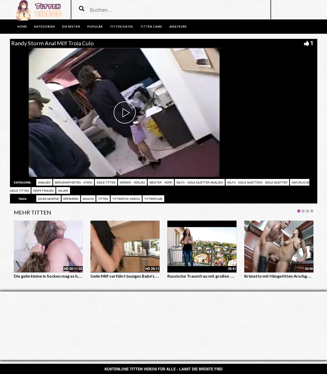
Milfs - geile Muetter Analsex (200, 182)
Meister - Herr (160, 182)
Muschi (88, 199)
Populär (95, 26)
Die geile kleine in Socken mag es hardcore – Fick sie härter (69, 276)
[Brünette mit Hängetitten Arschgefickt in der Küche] (278, 247)
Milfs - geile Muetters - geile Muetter (257, 182)
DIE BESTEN (71, 26)
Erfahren (70, 199)
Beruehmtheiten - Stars (73, 182)
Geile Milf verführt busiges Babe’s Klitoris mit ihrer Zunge (144, 276)
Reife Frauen (43, 190)
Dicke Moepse (48, 199)
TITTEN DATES (121, 26)
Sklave (63, 190)
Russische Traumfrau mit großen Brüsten (206, 276)
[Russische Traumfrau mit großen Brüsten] (202, 247)
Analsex (44, 182)
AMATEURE (178, 26)
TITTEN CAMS (151, 26)
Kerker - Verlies (132, 182)
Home (22, 26)
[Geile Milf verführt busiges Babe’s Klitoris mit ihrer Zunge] (125, 247)
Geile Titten (106, 182)
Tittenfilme (153, 199)
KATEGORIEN (44, 26)
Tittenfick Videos (126, 199)
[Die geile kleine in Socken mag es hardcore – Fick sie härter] (48, 247)
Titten (103, 199)
